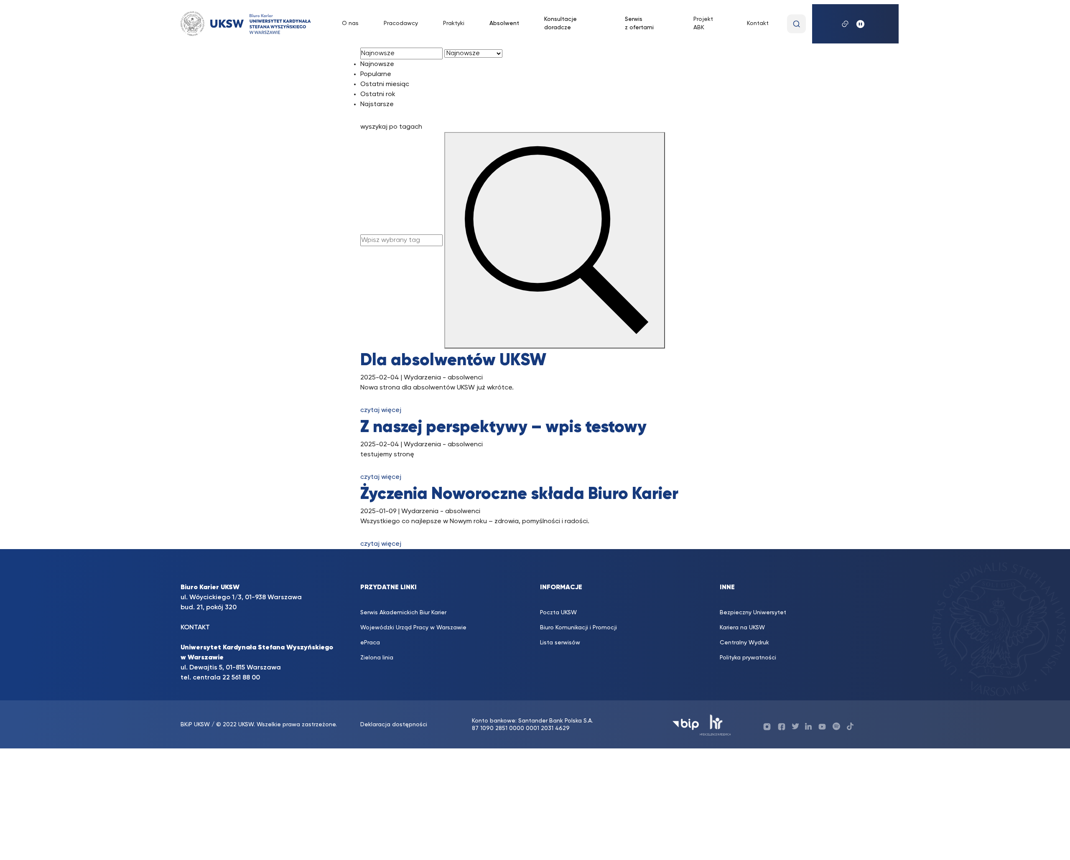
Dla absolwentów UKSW (453, 360)
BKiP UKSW (196, 725)
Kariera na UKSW (742, 628)
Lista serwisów (560, 643)
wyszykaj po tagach (391, 127)
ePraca (370, 643)
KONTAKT (195, 627)
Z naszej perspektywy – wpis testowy (503, 427)
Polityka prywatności (748, 658)
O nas (350, 23)
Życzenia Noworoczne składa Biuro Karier (519, 494)
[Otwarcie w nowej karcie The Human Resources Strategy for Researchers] (715, 724)
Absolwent (504, 23)
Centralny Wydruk (744, 643)
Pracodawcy (401, 23)
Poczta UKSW (558, 613)
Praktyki (453, 23)
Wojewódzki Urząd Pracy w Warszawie (413, 628)
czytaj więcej (380, 410)
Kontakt (758, 23)
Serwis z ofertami (639, 23)
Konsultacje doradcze (560, 23)
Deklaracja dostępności (393, 725)
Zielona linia (376, 658)
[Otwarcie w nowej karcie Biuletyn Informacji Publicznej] (686, 724)
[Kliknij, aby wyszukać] (796, 24)
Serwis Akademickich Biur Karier (403, 613)
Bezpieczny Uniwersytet (753, 613)
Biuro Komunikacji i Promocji (578, 628)
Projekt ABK (703, 23)
